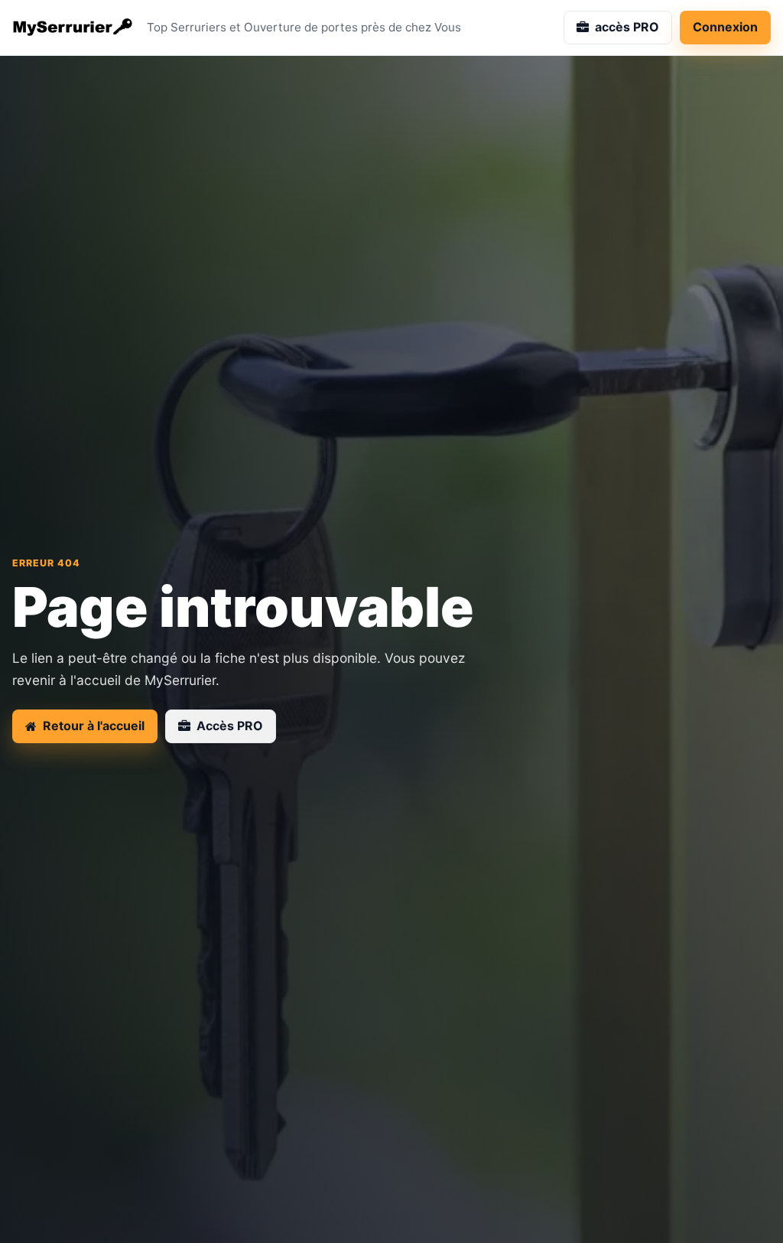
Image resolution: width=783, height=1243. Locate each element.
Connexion (725, 26)
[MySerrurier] (73, 28)
